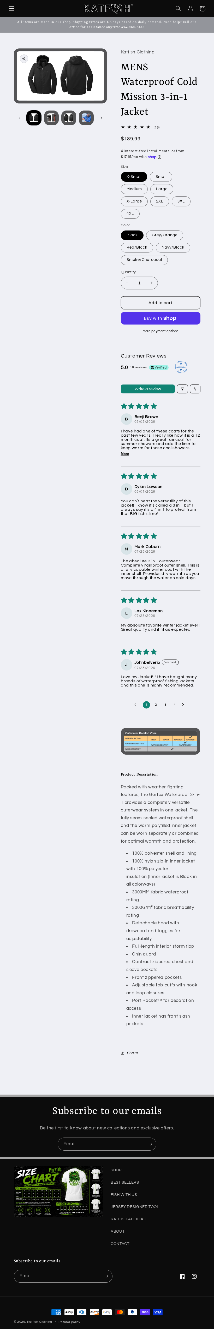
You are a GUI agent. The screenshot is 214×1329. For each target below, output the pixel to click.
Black (132, 235)
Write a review (148, 389)
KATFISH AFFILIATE (129, 1219)
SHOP (116, 1170)
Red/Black (137, 247)
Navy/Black (173, 247)
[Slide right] (101, 118)
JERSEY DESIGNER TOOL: (135, 1207)
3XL (181, 201)
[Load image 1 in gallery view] (34, 118)
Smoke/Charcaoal (144, 260)
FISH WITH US (124, 1195)
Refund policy (69, 1322)
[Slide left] (19, 118)
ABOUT (117, 1231)
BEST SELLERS (125, 1182)
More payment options (160, 331)
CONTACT (120, 1244)
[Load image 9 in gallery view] (86, 118)
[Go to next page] (184, 705)
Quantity (128, 272)
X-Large (134, 201)
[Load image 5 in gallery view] (68, 118)
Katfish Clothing (39, 1321)
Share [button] (132, 1053)
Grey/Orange (165, 235)
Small (161, 177)
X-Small (134, 177)
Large (162, 189)
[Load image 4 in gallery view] (51, 118)
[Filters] (182, 389)
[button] (11, 9)
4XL (130, 214)
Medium (134, 189)
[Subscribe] (150, 1144)
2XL (159, 201)
